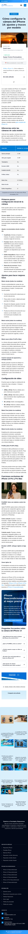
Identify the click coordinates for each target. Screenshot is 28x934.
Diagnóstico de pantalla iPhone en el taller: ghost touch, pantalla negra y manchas (20, 759)
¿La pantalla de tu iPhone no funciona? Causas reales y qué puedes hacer (21, 733)
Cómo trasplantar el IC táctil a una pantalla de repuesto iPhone (20, 781)
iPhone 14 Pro (13, 583)
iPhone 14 (14, 13)
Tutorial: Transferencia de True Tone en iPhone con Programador (7, 805)
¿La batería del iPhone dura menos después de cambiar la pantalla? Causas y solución (7, 735)
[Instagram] (24, 1)
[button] (21, 5)
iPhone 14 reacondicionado (15, 587)
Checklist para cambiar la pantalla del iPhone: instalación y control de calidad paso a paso (7, 758)
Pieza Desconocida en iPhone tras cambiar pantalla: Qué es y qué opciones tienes (21, 803)
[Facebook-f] (22, 1)
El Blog (5, 68)
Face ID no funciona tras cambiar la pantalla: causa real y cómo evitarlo (7, 781)
